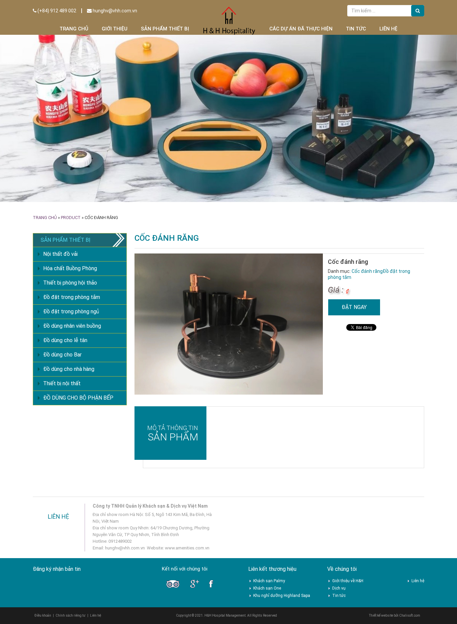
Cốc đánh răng (367, 271)
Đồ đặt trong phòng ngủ (71, 311)
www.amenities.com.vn (187, 547)
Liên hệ (388, 29)
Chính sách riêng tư (71, 615)
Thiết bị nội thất (62, 383)
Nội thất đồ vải (60, 254)
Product (71, 217)
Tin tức (356, 29)
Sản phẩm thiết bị (165, 29)
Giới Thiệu (114, 29)
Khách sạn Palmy (269, 581)
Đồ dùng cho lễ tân (65, 340)
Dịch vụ (339, 588)
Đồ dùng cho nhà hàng (68, 369)
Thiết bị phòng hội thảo (70, 283)
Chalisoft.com (409, 615)
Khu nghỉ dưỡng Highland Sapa (281, 595)
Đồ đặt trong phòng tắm (71, 297)
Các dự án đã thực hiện (301, 29)
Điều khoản (42, 615)
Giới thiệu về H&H (347, 581)
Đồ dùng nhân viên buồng (72, 326)
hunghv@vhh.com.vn (114, 10)
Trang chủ (74, 29)
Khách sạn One (267, 588)
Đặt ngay (354, 307)
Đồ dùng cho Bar (62, 354)
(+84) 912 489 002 (56, 10)
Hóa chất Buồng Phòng (70, 268)
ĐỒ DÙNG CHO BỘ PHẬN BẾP (78, 398)
